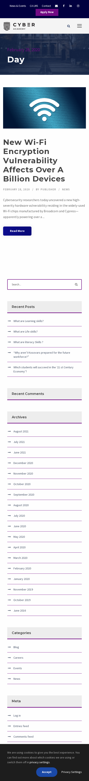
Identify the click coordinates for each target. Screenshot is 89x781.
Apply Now (47, 12)
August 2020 (21, 505)
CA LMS (34, 6)
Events (17, 668)
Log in (17, 715)
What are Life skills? (25, 331)
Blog (16, 647)
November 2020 (23, 473)
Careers (18, 657)
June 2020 (19, 526)
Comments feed (23, 736)
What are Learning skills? (28, 321)
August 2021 (21, 431)
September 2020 (23, 494)
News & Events (18, 6)
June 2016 (19, 610)
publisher (48, 189)
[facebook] (63, 6)
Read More (17, 231)
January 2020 (21, 579)
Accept (47, 772)
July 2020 (19, 515)
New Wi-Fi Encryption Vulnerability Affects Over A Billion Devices (34, 160)
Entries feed (21, 726)
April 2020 (19, 547)
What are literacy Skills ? (28, 342)
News (66, 189)
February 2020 (22, 568)
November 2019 (23, 589)
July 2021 (19, 442)
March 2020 (20, 558)
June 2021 (19, 452)
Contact (46, 6)
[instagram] (78, 6)
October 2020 (21, 484)
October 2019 (21, 600)
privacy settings (40, 762)
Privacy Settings (71, 772)
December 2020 (23, 463)
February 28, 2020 (16, 189)
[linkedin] (71, 6)
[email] (54, 6)
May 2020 (19, 537)
